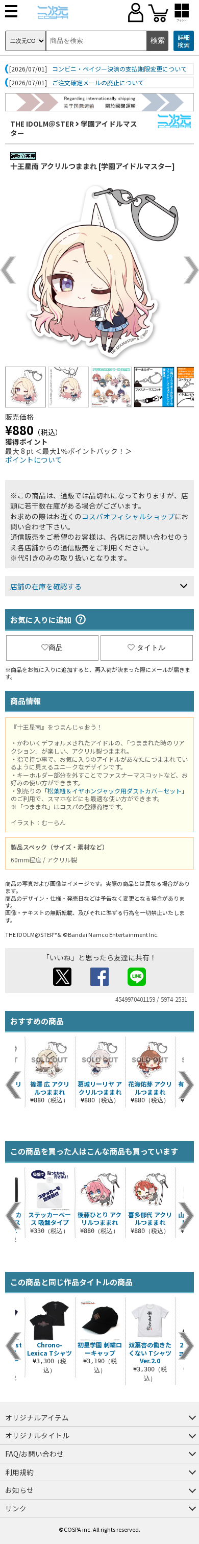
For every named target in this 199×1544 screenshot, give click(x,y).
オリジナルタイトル (37, 1435)
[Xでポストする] (62, 983)
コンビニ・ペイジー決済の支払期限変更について (119, 69)
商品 (55, 647)
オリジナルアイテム (37, 1417)
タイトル (151, 647)
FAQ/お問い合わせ (34, 1454)
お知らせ (19, 1490)
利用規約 (19, 1472)
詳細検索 (184, 41)
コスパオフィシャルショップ (128, 516)
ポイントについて (33, 459)
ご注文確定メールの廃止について (98, 83)
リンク (16, 1508)
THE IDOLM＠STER (42, 123)
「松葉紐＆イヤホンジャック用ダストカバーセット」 (114, 790)
